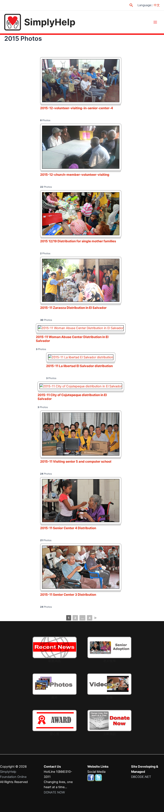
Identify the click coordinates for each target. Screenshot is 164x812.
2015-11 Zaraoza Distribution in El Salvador (73, 308)
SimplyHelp (49, 22)
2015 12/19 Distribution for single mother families (78, 241)
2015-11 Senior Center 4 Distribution (68, 528)
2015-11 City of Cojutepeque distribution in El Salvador (72, 397)
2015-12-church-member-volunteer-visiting (74, 175)
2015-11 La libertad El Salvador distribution (79, 366)
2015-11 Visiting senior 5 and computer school (75, 461)
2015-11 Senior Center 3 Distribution (68, 595)
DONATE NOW (54, 792)
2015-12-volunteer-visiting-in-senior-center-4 (76, 108)
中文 (157, 5)
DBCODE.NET (141, 777)
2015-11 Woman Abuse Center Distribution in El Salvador (72, 339)
